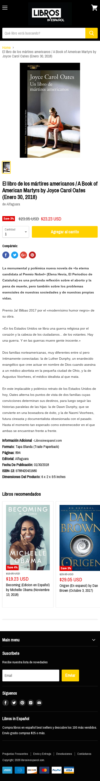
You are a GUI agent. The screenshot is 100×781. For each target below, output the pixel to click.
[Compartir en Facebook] (5, 255)
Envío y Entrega (42, 754)
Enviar (70, 675)
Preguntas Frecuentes (15, 754)
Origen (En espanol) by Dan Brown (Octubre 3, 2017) (79, 588)
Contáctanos (84, 754)
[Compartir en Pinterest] (32, 255)
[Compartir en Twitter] (14, 255)
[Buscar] (91, 33)
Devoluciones (64, 754)
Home (6, 47)
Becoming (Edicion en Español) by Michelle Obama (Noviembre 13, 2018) (28, 589)
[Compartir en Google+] (23, 255)
